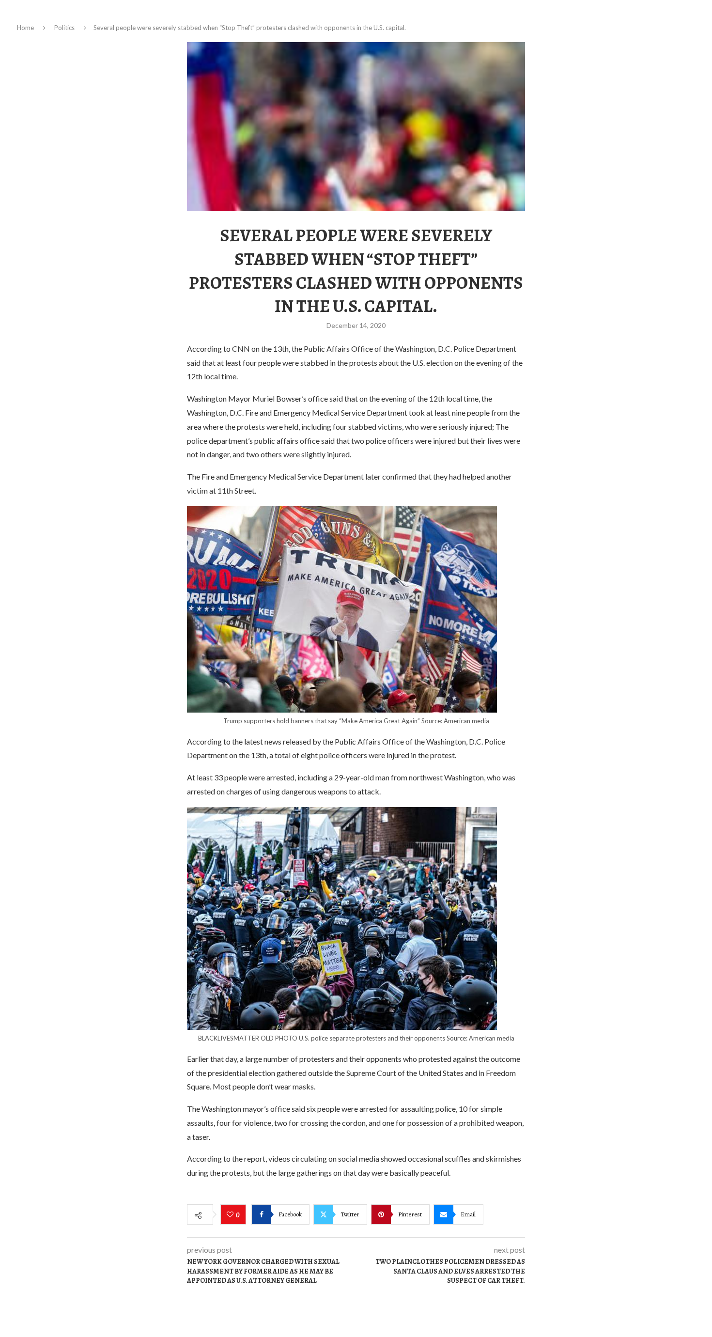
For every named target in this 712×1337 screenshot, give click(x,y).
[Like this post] (231, 1215)
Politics (64, 27)
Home (25, 27)
